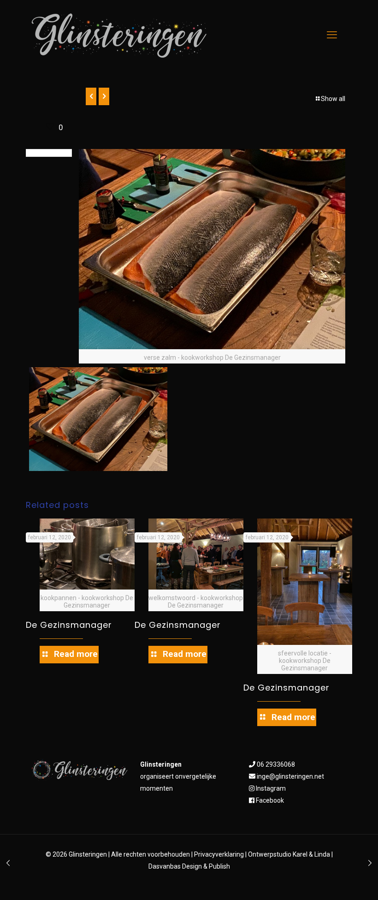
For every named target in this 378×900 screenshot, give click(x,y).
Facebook (270, 800)
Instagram (271, 788)
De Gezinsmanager (69, 625)
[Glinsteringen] (119, 36)
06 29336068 (276, 764)
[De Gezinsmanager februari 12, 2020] (8, 863)
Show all (333, 98)
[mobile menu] (332, 34)
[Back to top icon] (333, 881)
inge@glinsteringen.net (290, 776)
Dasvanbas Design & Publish (189, 866)
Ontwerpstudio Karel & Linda (289, 854)
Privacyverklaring (219, 854)
